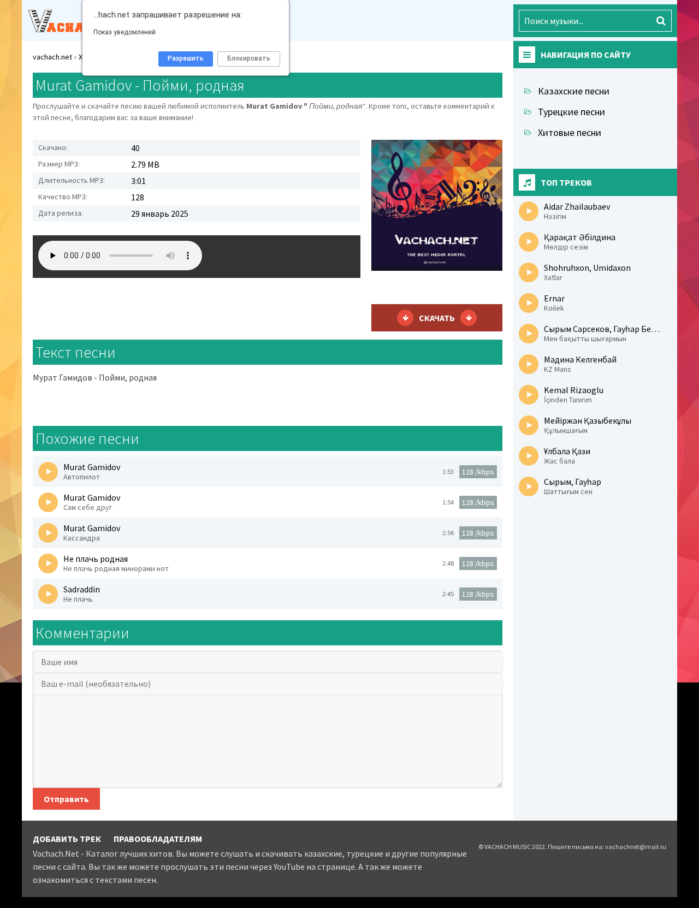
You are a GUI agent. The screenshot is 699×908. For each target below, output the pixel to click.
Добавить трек (67, 838)
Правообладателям (158, 838)
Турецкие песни (571, 111)
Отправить (66, 798)
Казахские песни (573, 91)
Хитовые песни (569, 132)
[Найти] (661, 21)
